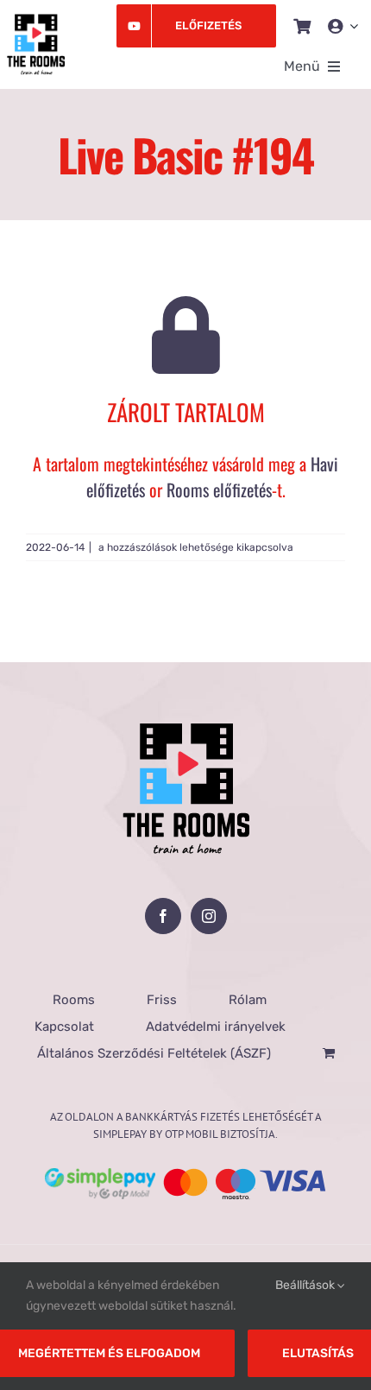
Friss (162, 1000)
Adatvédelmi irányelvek (216, 1026)
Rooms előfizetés (219, 489)
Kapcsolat (64, 1026)
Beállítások (306, 1285)
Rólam (248, 1000)
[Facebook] (163, 916)
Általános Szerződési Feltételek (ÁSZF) (154, 1053)
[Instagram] (209, 916)
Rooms (74, 1000)
